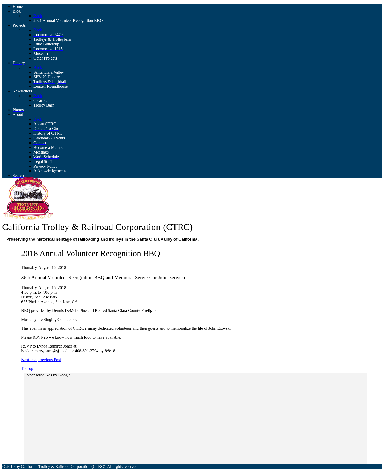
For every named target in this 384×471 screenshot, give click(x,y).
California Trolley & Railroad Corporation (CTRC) (63, 466)
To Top (27, 368)
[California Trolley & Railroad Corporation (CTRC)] (28, 219)
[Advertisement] (183, 416)
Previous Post (49, 359)
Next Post (29, 359)
